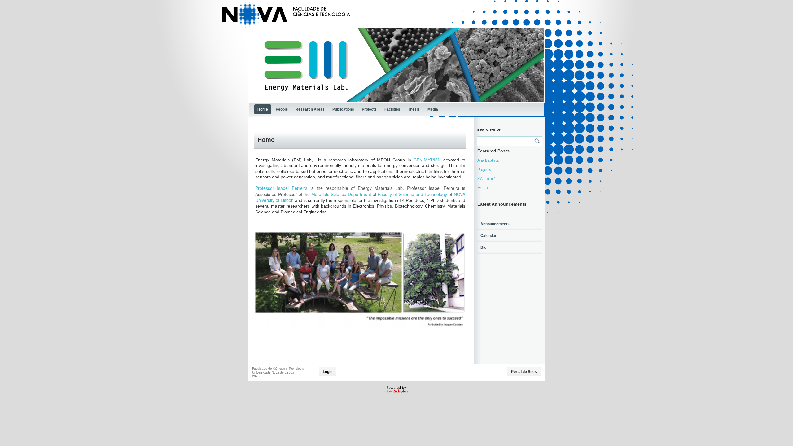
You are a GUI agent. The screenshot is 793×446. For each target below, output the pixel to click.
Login (327, 371)
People (282, 109)
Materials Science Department (341, 194)
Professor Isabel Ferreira (281, 188)
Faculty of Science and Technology (412, 194)
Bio (483, 247)
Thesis (414, 109)
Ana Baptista (488, 160)
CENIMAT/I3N (427, 159)
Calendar (488, 236)
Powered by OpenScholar (397, 390)
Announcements (495, 224)
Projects (369, 109)
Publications (343, 109)
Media (432, 109)
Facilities (392, 109)
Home (262, 109)
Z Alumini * (486, 179)
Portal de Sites (524, 371)
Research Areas (310, 109)
